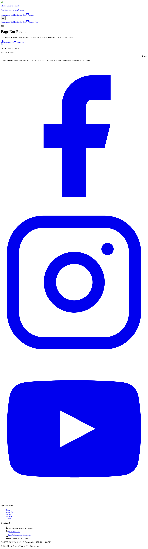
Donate (31, 15)
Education (16, 15)
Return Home (9, 42)
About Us (9, 15)
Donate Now (33, 22)
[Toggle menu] (3, 18)
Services (23, 15)
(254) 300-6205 (14, 532)
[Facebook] (74, 208)
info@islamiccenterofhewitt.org (19, 535)
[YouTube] (74, 501)
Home (3, 15)
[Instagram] (74, 355)
